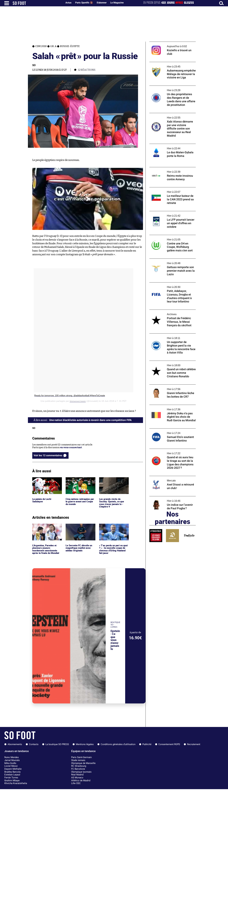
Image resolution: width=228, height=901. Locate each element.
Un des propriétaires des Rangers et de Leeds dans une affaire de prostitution (170, 88)
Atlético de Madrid (80, 780)
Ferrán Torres (11, 777)
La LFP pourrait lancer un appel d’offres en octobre (172, 214)
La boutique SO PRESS (57, 744)
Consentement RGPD (169, 744)
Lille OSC (76, 783)
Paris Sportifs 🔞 (84, 2)
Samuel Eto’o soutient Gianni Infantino (170, 430)
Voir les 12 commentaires (48, 455)
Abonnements (15, 744)
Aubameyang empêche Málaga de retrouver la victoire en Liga (167, 64)
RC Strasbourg (78, 766)
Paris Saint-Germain (81, 757)
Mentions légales (85, 744)
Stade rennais (78, 760)
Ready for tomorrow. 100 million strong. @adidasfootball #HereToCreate (69, 395)
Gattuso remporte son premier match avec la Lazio (169, 261)
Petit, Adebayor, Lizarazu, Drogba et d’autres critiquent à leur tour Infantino (171, 285)
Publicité (146, 744)
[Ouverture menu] (6, 3)
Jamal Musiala (12, 760)
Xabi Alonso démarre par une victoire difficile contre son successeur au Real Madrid (170, 117)
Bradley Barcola (12, 771)
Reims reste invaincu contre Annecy (169, 168)
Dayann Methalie (13, 768)
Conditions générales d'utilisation (118, 744)
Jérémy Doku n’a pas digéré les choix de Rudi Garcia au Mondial (170, 407)
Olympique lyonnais (81, 771)
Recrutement (193, 744)
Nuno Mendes (11, 757)
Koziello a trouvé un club (162, 43)
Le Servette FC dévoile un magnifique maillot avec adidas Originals (79, 528)
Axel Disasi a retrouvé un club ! (166, 477)
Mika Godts (10, 763)
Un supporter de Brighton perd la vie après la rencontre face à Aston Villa (172, 336)
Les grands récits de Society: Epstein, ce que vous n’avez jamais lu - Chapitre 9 (112, 482)
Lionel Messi (11, 766)
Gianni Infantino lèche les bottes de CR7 (171, 386)
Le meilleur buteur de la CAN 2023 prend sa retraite (171, 190)
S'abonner (102, 2)
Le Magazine (117, 2)
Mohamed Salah (78, 401)
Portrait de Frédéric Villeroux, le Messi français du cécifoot (170, 312)
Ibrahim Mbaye (12, 780)
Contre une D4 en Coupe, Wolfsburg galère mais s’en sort (172, 237)
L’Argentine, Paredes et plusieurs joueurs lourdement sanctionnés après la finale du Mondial (46, 529)
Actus (68, 2)
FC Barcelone (78, 768)
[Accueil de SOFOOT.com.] (37, 3)
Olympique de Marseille (83, 763)
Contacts (33, 744)
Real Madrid (77, 774)
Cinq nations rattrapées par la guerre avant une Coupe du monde (79, 481)
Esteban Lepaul (12, 774)
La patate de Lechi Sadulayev (42, 480)
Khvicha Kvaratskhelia (15, 783)
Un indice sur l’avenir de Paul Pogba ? (169, 497)
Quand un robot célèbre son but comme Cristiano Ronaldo (171, 363)
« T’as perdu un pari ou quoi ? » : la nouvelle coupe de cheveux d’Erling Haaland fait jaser (113, 529)
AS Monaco (77, 777)
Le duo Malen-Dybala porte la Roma (168, 145)
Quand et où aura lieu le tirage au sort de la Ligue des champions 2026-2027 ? (172, 451)
